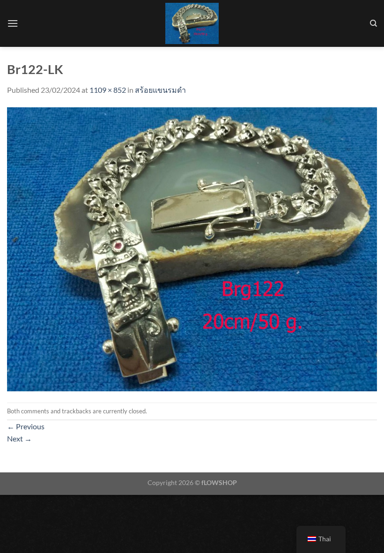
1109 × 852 (107, 89)
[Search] (373, 23)
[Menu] (12, 23)
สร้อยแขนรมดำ (160, 89)
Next (19, 438)
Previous (25, 426)
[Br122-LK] (192, 248)
